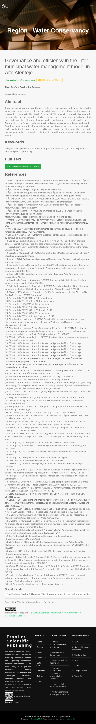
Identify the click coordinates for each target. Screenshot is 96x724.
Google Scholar (80, 671)
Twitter (40, 676)
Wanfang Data (80, 655)
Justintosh (70, 719)
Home (39, 642)
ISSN (76, 642)
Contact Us (41, 657)
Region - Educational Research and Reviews (59, 644)
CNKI (76, 665)
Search (40, 647)
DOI (76, 660)
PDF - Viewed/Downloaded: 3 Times (23, 166)
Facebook (41, 671)
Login (39, 681)
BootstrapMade (36, 719)
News (39, 652)
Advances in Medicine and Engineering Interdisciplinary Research (57, 673)
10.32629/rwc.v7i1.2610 (49, 80)
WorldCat (78, 676)
